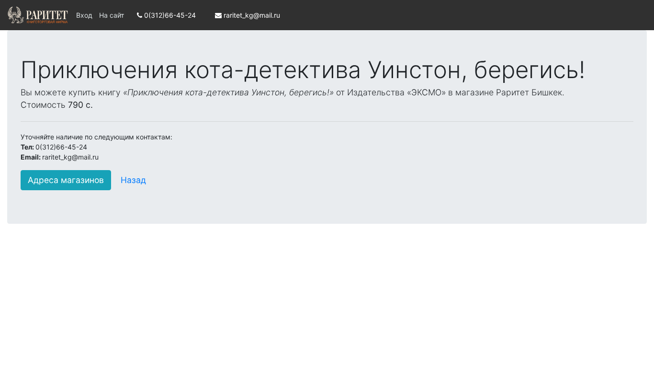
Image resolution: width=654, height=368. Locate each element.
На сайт (111, 15)
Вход (84, 15)
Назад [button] (133, 180)
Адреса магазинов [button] (66, 180)
